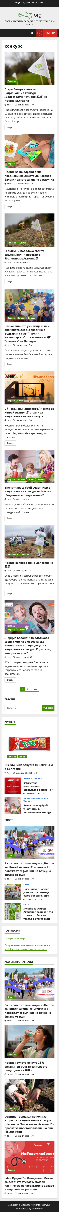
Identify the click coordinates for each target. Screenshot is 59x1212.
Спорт (20, 400)
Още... (11, 128)
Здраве (11, 164)
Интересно (13, 555)
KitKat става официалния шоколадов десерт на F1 (13, 786)
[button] (5, 33)
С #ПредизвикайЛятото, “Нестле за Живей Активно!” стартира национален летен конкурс (29, 387)
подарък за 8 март (15, 938)
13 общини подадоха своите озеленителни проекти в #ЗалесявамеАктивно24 (29, 230)
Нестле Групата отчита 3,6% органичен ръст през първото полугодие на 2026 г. (26, 1066)
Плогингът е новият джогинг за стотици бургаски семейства (13, 892)
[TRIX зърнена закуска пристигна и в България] (29, 744)
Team (9, 262)
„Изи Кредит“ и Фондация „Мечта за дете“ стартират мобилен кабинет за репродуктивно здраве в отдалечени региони (29, 1183)
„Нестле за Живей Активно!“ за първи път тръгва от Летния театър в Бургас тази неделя (13, 911)
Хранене (40, 479)
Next (34, 689)
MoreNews (22, 1208)
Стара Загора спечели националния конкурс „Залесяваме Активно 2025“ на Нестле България (29, 68)
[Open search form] (32, 33)
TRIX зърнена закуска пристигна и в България (29, 766)
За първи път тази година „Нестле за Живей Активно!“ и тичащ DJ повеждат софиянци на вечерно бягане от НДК (29, 869)
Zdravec (10, 105)
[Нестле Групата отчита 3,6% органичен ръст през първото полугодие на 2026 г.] (29, 1041)
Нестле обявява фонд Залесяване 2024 (29, 541)
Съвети (50, 33)
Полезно (12, 81)
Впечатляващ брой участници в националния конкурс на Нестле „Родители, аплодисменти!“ (29, 466)
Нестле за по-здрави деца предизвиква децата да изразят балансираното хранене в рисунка (29, 151)
